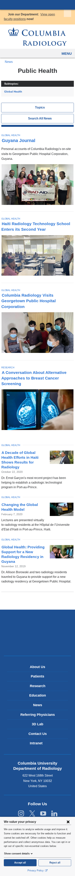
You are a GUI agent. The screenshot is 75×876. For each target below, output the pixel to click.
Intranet (39, 744)
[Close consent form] (68, 822)
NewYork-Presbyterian (37, 632)
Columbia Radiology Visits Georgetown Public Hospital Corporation (28, 301)
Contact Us (37, 734)
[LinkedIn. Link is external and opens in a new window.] (54, 813)
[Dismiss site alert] (67, 13)
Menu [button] (67, 54)
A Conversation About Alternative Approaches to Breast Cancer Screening (34, 378)
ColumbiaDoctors (37, 645)
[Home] (37, 37)
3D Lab (37, 724)
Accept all (20, 862)
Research (7, 367)
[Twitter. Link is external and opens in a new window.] (32, 813)
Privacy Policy (36, 870)
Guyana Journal (18, 140)
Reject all (54, 862)
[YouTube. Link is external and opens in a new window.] (43, 813)
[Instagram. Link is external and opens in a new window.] (21, 813)
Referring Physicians (37, 715)
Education (37, 695)
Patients (37, 676)
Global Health (13, 91)
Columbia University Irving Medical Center (37, 4)
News (9, 61)
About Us (37, 667)
